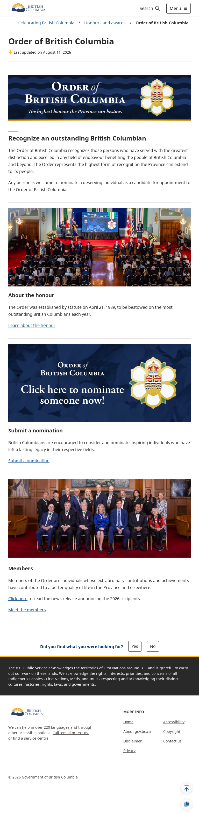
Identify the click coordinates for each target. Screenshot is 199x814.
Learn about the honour (31, 325)
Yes (135, 646)
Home (128, 721)
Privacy (129, 750)
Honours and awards (105, 23)
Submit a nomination (28, 461)
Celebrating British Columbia (46, 23)
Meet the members (27, 610)
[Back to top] (186, 788)
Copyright (171, 731)
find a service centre (30, 738)
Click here (17, 598)
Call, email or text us (70, 732)
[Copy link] (186, 804)
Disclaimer (132, 741)
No (153, 646)
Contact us (172, 741)
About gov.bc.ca (137, 731)
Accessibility (173, 721)
